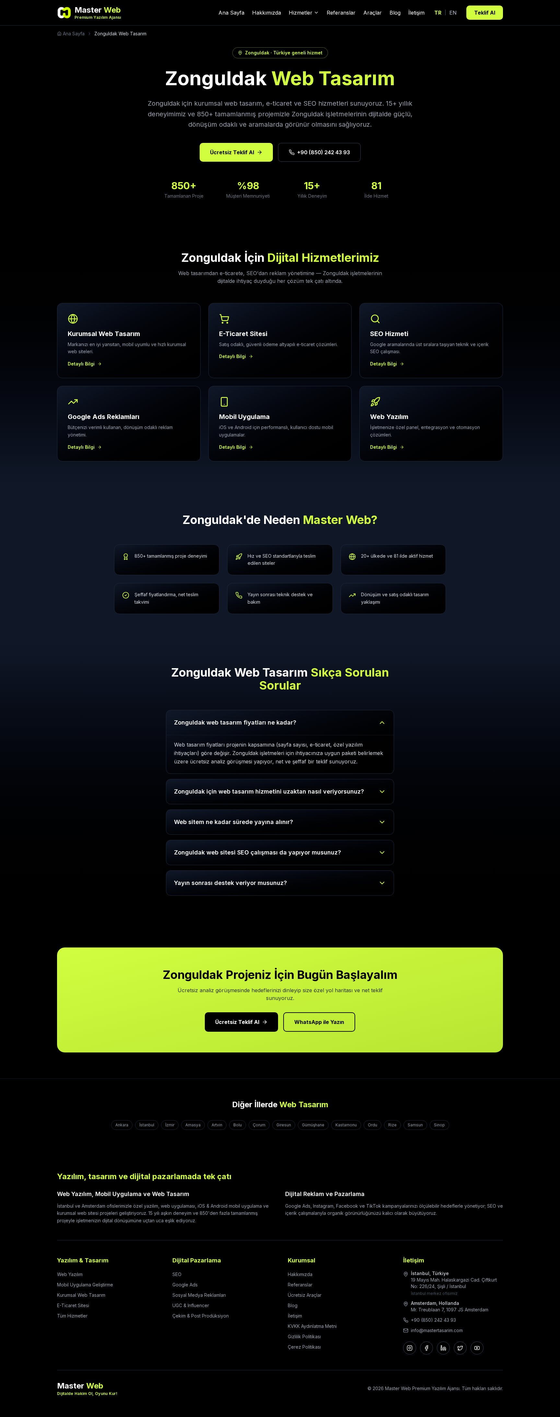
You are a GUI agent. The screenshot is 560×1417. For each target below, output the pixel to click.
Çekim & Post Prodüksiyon (200, 1315)
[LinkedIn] (443, 1348)
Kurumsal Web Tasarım (81, 1295)
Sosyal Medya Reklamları (199, 1295)
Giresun (283, 1124)
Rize (392, 1124)
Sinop (439, 1124)
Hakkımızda (266, 12)
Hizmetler (300, 12)
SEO (176, 1274)
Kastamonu (346, 1124)
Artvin (217, 1124)
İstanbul (146, 1124)
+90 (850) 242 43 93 (323, 152)
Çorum (259, 1124)
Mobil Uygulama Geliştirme (85, 1284)
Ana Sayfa (231, 12)
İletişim (416, 12)
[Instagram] (409, 1348)
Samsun (415, 1124)
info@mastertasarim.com (437, 1330)
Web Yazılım (70, 1274)
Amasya (193, 1124)
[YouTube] (477, 1348)
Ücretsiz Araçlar (304, 1295)
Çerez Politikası (304, 1347)
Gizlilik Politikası (304, 1336)
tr (437, 12)
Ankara (121, 1124)
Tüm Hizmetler (72, 1315)
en (453, 12)
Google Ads (185, 1284)
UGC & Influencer (190, 1305)
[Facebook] (426, 1348)
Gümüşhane (313, 1124)
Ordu (372, 1124)
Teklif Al (484, 12)
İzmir (169, 1124)
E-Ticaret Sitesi (73, 1305)
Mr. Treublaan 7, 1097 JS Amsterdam (449, 1309)
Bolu (237, 1124)
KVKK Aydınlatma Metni (312, 1326)
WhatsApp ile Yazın (319, 1022)
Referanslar (341, 12)
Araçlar (372, 12)
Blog (395, 12)
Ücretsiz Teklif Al (232, 152)
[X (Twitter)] (460, 1348)
